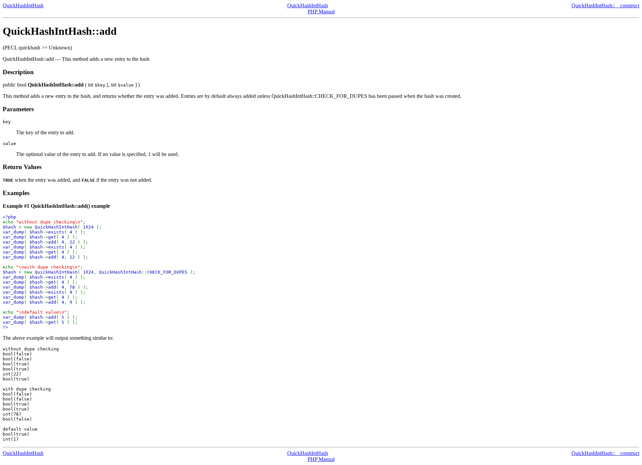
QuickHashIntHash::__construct (605, 5)
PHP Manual (321, 11)
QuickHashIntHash (23, 5)
